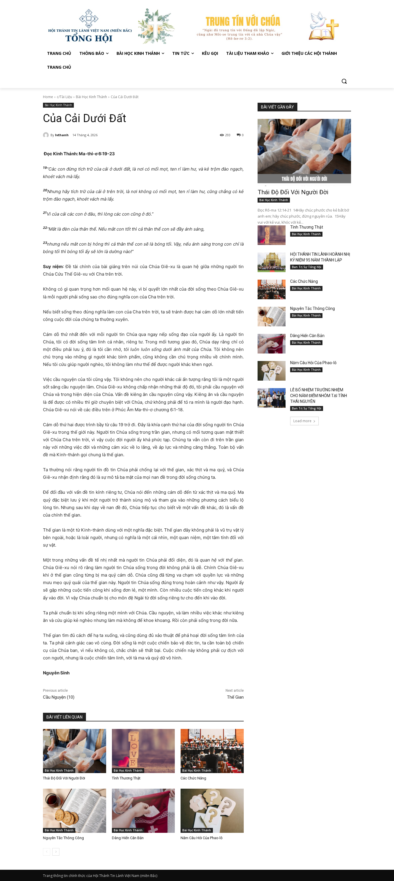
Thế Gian (235, 697)
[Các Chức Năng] (212, 751)
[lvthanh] (46, 135)
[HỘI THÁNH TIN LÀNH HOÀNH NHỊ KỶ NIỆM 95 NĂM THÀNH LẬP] (272, 262)
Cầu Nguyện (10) (58, 697)
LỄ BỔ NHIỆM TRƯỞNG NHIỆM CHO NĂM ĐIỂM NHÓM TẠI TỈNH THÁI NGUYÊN (318, 396)
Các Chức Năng (193, 778)
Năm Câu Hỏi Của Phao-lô (202, 838)
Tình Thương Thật (126, 778)
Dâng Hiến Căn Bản (128, 838)
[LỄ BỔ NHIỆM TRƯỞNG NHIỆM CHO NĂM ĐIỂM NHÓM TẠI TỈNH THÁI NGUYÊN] (272, 398)
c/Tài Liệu (64, 96)
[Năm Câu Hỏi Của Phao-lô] (212, 811)
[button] (344, 81)
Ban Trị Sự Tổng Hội (306, 267)
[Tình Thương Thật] (143, 751)
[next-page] (55, 852)
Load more (302, 420)
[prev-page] (46, 852)
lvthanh (62, 135)
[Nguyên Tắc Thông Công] (74, 811)
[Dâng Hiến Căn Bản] (143, 811)
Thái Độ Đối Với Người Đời (64, 778)
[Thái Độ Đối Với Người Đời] (74, 751)
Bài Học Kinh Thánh (91, 96)
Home (48, 96)
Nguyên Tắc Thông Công (63, 838)
